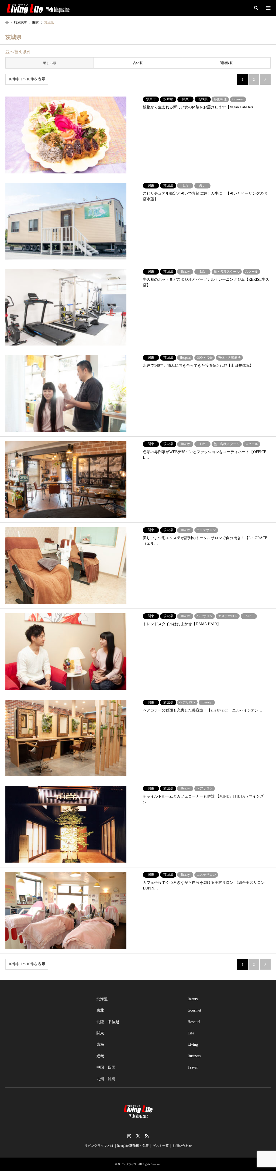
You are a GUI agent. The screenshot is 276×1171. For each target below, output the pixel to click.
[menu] (268, 8)
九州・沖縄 (105, 1079)
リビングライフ (127, 1164)
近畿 (100, 1056)
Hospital (194, 1022)
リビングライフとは (98, 1146)
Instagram (129, 1136)
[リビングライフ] (38, 8)
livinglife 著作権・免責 (133, 1146)
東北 (100, 1010)
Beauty (193, 999)
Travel (193, 1067)
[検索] (256, 8)
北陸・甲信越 (107, 1022)
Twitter (138, 1136)
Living (193, 1044)
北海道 (102, 999)
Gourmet (194, 1010)
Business (194, 1056)
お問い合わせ (182, 1146)
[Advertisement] (46, 1027)
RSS (147, 1136)
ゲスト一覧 (161, 1146)
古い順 (138, 63)
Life (191, 1033)
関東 (100, 1033)
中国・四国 (105, 1067)
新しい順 (49, 63)
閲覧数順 (226, 63)
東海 (100, 1044)
